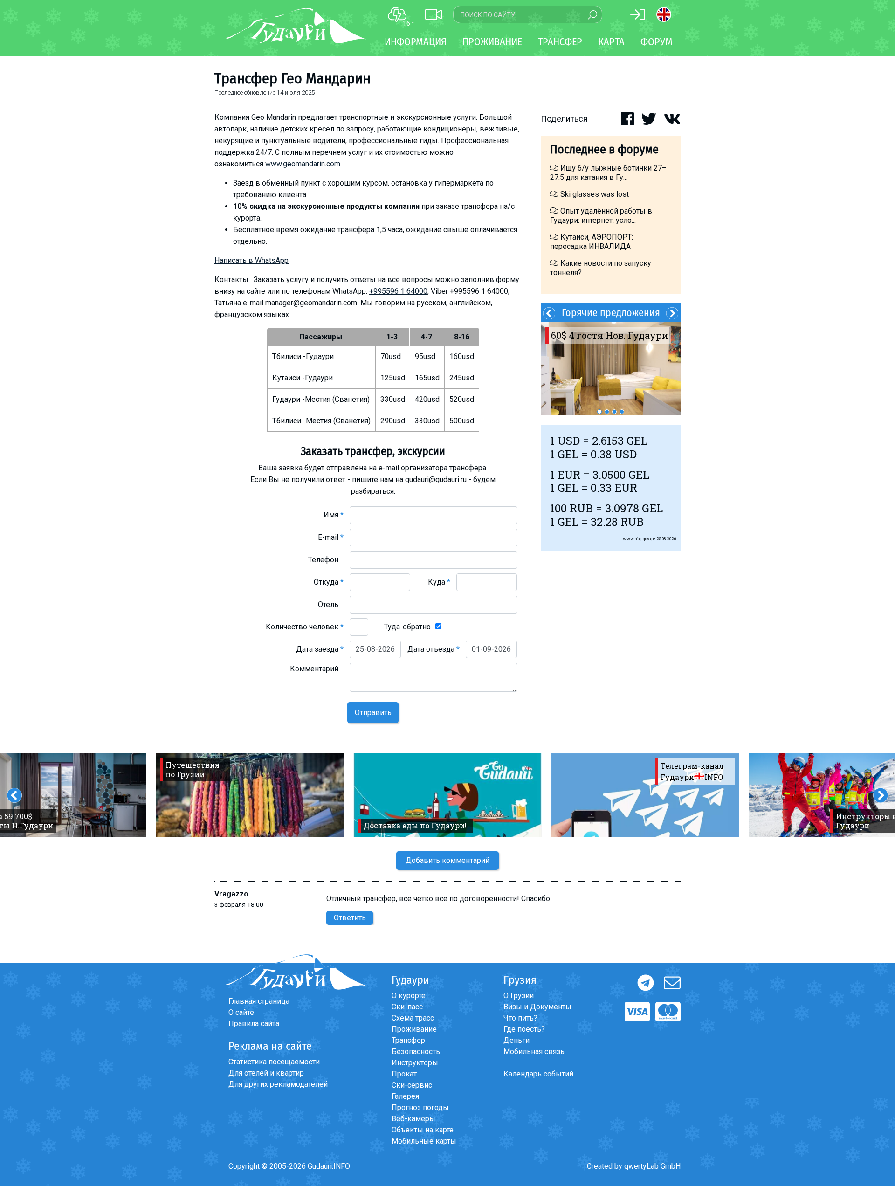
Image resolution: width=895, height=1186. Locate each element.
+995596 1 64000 (398, 291)
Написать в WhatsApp (251, 260)
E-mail (331, 537)
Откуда (329, 582)
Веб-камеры (413, 1118)
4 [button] (622, 411)
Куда (439, 582)
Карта (611, 41)
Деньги (516, 1040)
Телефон (326, 559)
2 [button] (607, 411)
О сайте (241, 1012)
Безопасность (416, 1051)
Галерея (405, 1096)
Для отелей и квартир (266, 1073)
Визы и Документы (537, 1006)
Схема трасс (413, 1018)
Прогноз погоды (420, 1107)
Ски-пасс (407, 1006)
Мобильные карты (424, 1141)
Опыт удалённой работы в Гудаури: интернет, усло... (601, 216)
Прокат (404, 1073)
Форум (656, 41)
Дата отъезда (433, 649)
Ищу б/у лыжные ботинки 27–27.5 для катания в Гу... (608, 173)
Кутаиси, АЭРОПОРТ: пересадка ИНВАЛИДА (591, 242)
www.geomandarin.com (302, 163)
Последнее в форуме (604, 149)
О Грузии (518, 995)
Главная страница (258, 1001)
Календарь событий (538, 1073)
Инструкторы (415, 1062)
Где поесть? (524, 1029)
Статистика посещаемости (274, 1061)
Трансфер (408, 1040)
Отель (331, 604)
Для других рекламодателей (278, 1084)
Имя (334, 514)
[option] (611, 368)
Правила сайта (253, 1023)
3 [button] (614, 411)
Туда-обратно (407, 626)
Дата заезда (320, 649)
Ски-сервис (412, 1085)
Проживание (414, 1029)
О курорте (409, 995)
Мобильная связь (534, 1051)
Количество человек (305, 626)
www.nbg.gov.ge (639, 538)
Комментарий (317, 668)
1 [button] (599, 411)
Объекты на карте (423, 1129)
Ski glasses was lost (593, 194)
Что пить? (520, 1018)
